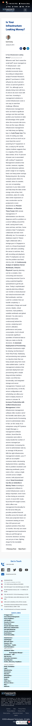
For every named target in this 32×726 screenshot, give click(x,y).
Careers (8, 708)
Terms (27, 713)
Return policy (6, 713)
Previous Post (11, 549)
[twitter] (24, 48)
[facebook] (21, 48)
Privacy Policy (22, 708)
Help (14, 708)
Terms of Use (21, 711)
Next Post (21, 549)
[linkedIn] (28, 48)
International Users (18, 713)
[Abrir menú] (25, 10)
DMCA (16, 715)
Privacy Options (11, 711)
